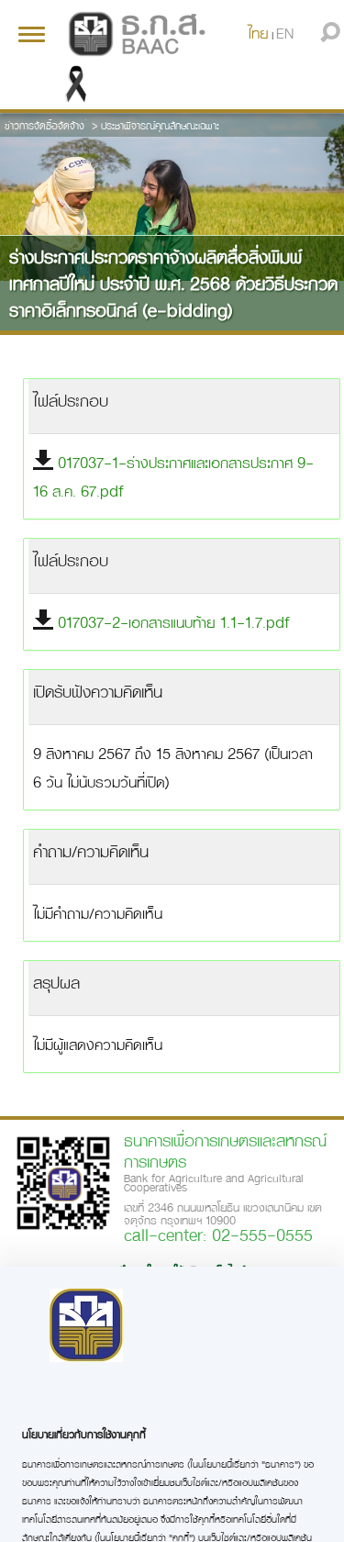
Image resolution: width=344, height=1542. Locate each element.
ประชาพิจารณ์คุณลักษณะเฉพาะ (160, 125)
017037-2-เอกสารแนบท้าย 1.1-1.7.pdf (174, 621)
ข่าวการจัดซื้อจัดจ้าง (44, 125)
